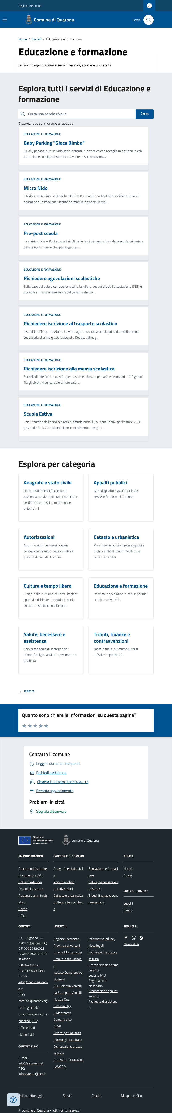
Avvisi (128, 875)
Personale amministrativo (32, 899)
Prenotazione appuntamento (103, 993)
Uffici (21, 915)
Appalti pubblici (63, 881)
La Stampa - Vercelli (67, 992)
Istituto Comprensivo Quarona (67, 976)
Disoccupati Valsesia (67, 1032)
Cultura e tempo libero (68, 905)
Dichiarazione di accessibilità (67, 1050)
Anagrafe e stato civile (68, 872)
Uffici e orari (26, 1027)
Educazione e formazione (42, 134)
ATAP (57, 1026)
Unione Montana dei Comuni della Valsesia (67, 959)
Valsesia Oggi (62, 1006)
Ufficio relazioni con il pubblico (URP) (33, 1017)
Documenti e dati (30, 875)
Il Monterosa (62, 1012)
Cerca (145, 113)
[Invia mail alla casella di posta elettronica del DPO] (30, 1063)
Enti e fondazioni (30, 881)
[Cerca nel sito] (147, 20)
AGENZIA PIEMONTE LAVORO (68, 1063)
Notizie (128, 868)
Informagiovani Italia (67, 1039)
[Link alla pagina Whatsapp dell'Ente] (133, 938)
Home (22, 39)
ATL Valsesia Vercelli (67, 985)
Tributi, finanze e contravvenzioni (103, 899)
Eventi (128, 910)
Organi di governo (30, 888)
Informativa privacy (102, 938)
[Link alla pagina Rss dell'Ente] (141, 938)
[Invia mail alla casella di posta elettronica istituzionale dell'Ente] (33, 985)
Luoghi (128, 903)
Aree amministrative (32, 868)
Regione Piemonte (29, 5)
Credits (96, 1095)
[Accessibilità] (13, 1099)
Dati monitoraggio (30, 1095)
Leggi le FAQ (97, 975)
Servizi (36, 39)
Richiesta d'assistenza (103, 1004)
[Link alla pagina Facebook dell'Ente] (126, 938)
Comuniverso (62, 1019)
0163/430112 (28, 964)
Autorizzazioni (63, 888)
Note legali (96, 945)
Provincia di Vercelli (66, 945)
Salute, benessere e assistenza (103, 885)
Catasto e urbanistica (68, 895)
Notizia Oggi (61, 999)
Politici (22, 908)
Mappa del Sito (131, 1095)
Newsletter (131, 943)
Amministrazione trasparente (103, 967)
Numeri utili (26, 1034)
